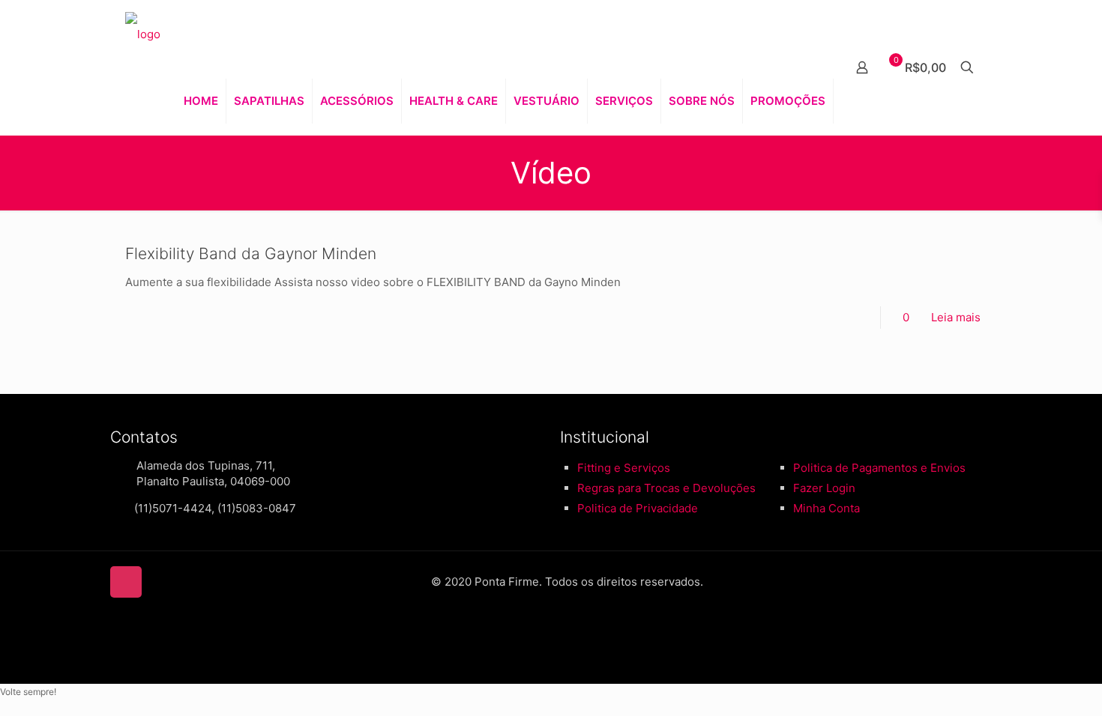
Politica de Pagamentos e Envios (879, 468)
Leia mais (956, 317)
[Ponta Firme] (142, 33)
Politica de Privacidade (637, 508)
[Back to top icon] (126, 582)
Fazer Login (824, 488)
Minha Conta (826, 508)
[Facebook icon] (543, 631)
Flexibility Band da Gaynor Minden (250, 253)
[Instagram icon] (558, 631)
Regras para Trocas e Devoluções (666, 488)
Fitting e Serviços (623, 468)
